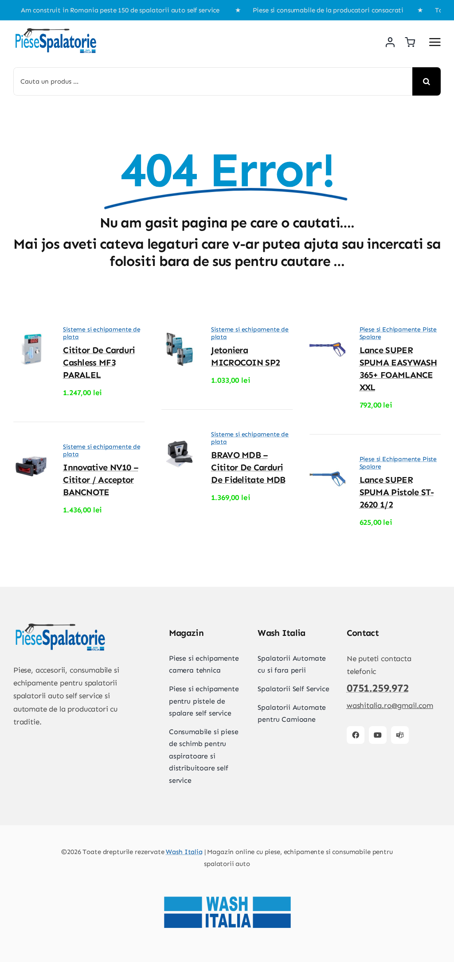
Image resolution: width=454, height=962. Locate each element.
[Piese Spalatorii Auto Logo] (55, 30)
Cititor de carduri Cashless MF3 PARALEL (99, 362)
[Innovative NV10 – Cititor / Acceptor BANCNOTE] (31, 453)
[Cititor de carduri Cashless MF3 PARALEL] (31, 335)
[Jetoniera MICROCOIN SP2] (179, 335)
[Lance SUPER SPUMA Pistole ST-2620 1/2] (327, 465)
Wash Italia (184, 852)
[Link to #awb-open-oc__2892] (435, 42)
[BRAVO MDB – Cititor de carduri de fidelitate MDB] (179, 440)
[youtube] (378, 735)
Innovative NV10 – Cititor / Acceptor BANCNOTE (100, 479)
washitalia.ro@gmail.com (390, 705)
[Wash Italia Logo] (227, 880)
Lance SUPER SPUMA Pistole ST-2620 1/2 (397, 492)
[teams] (400, 735)
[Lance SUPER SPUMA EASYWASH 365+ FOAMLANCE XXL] (327, 335)
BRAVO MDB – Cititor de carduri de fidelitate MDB (248, 467)
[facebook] (355, 735)
